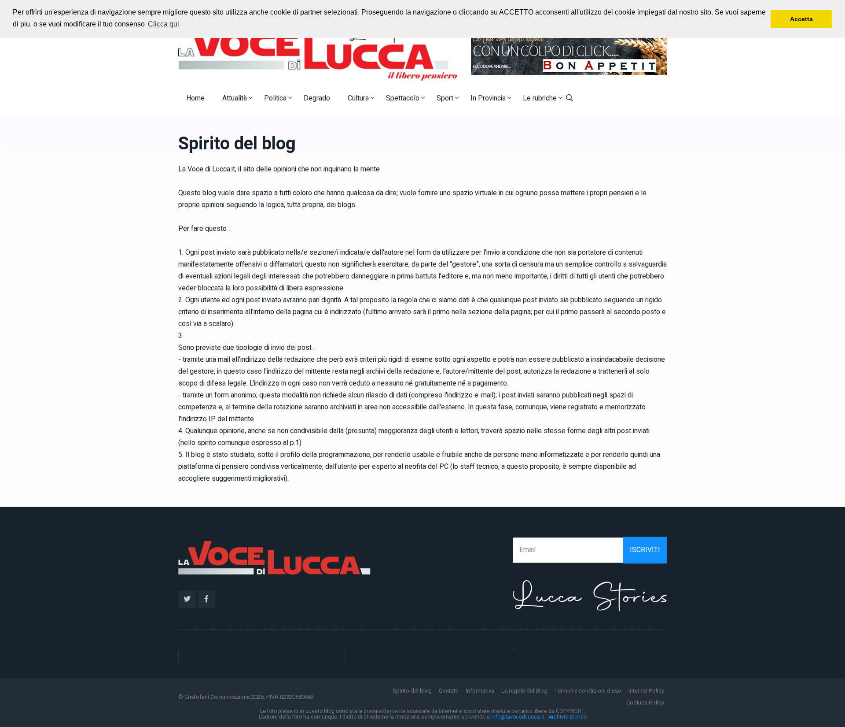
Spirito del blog (412, 690)
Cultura (359, 98)
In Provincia (488, 98)
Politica (276, 98)
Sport (446, 98)
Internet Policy (646, 690)
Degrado (317, 98)
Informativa (480, 690)
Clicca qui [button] (163, 24)
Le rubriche (540, 98)
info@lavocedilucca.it (517, 717)
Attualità (235, 98)
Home (195, 98)
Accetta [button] (801, 18)
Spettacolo (403, 98)
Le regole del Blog (524, 690)
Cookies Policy (645, 702)
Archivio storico (567, 717)
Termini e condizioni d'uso (588, 690)
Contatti (449, 690)
